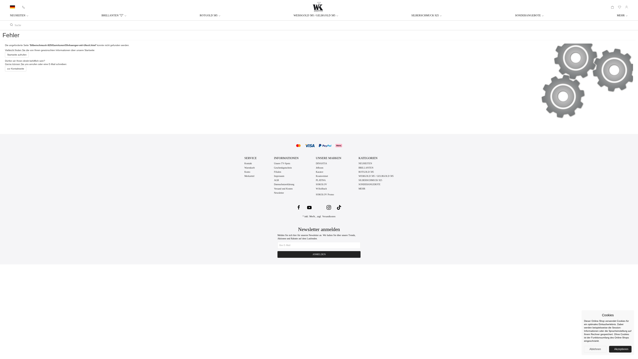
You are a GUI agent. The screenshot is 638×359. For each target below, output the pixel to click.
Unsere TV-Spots (282, 163)
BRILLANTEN (110, 15)
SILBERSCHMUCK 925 (425, 15)
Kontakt (248, 163)
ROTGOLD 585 (209, 15)
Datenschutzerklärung (284, 184)
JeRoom (319, 168)
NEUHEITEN (18, 15)
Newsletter (279, 193)
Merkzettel (249, 176)
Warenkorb (249, 168)
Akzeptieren (621, 349)
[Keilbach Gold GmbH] (318, 7)
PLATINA (321, 180)
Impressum (279, 176)
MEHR (621, 15)
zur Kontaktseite (15, 68)
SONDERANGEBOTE (528, 15)
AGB (276, 180)
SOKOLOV (321, 184)
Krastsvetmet (322, 176)
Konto (247, 172)
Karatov (319, 172)
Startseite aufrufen (17, 54)
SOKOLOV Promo (325, 194)
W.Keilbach (321, 188)
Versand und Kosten (283, 188)
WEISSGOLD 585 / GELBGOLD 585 (315, 15)
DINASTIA (321, 163)
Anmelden (319, 254)
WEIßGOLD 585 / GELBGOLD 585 (376, 176)
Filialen (277, 172)
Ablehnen (595, 349)
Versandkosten (328, 216)
